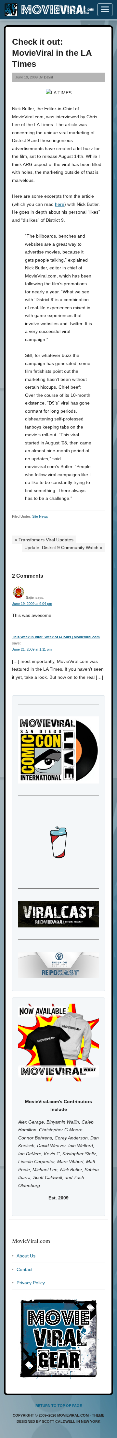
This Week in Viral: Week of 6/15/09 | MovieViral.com (56, 637)
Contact (24, 1269)
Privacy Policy (31, 1282)
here (59, 204)
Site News (40, 516)
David (48, 77)
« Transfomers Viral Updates (44, 539)
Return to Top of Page (58, 1406)
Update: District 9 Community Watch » (63, 547)
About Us (26, 1255)
